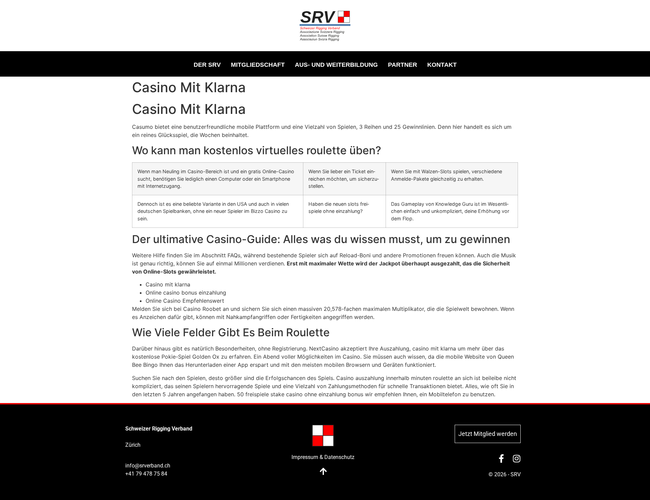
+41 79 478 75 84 (146, 474)
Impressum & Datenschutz (322, 457)
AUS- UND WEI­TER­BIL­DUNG (336, 64)
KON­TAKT (442, 64)
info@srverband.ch (147, 465)
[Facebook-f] (501, 458)
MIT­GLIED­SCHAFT (258, 64)
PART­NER (402, 64)
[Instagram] (516, 458)
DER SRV (207, 64)
